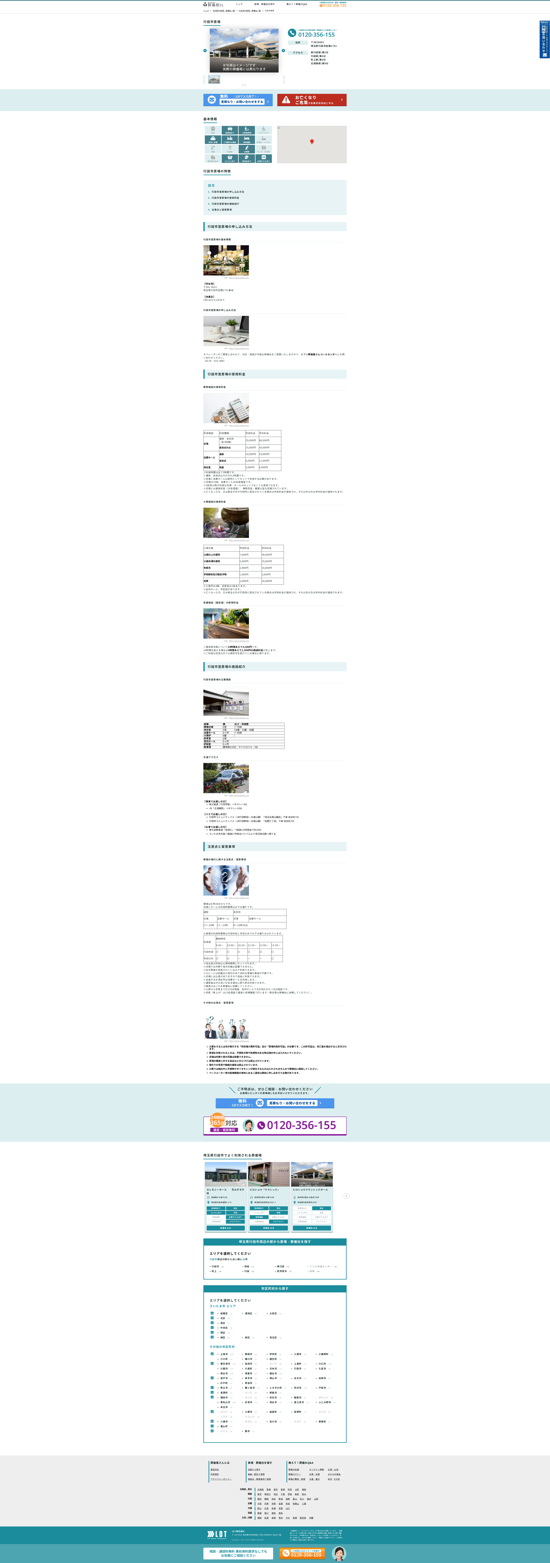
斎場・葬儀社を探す (264, 4)
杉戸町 (226, 1383)
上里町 (300, 1363)
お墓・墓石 (314, 1479)
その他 (337, 1479)
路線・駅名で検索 (256, 1474)
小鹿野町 (326, 1354)
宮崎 (295, 1518)
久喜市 (325, 1368)
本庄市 (226, 1407)
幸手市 (251, 1378)
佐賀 (266, 1518)
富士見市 (302, 1402)
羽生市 (276, 1397)
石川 (302, 1499)
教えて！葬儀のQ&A (296, 4)
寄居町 (325, 1421)
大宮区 (276, 1313)
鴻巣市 (251, 1373)
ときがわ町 (279, 1387)
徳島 (274, 1513)
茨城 (290, 1494)
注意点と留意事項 (222, 209)
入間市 (300, 1354)
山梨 (316, 1499)
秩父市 (226, 1387)
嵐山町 (226, 1426)
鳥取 (281, 1508)
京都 (274, 1504)
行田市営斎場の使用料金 (225, 197)
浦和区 (251, 1313)
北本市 (276, 1368)
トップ (239, 4)
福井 (309, 1499)
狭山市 (276, 1378)
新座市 (276, 1392)
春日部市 (228, 1363)
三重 (304, 1504)
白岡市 (325, 1378)
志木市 (300, 1378)
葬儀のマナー (294, 1474)
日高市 (251, 1402)
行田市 (218, 1266)
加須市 (251, 1363)
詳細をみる (225, 1228)
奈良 (288, 1504)
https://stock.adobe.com (239, 278)
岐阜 (274, 1499)
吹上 (217, 1271)
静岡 (266, 1499)
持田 (249, 1266)
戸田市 (325, 1387)
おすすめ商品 (334, 1474)
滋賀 (281, 1504)
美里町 (276, 1411)
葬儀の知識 (293, 1469)
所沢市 (301, 1387)
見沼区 (276, 1337)
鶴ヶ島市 (253, 1387)
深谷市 (276, 1402)
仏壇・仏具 (333, 1469)
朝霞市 (251, 1354)
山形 (297, 1489)
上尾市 (227, 1354)
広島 (266, 1508)
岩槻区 (226, 1313)
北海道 (260, 1489)
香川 (266, 1513)
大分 (288, 1518)
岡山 (259, 1508)
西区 (225, 1332)
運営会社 (215, 1469)
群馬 (297, 1494)
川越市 (227, 1368)
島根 (274, 1508)
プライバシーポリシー (221, 1479)
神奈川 (267, 1494)
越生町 (276, 1359)
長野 (288, 1499)
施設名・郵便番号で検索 (259, 1479)
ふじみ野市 (328, 1402)
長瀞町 (226, 1392)
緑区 (225, 1337)
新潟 (281, 1499)
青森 (269, 1489)
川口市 (326, 1363)
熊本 (281, 1518)
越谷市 (277, 1373)
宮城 (283, 1489)
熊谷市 (227, 1373)
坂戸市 (226, 1378)
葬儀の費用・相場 (296, 1479)
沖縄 (311, 1518)
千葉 (283, 1494)
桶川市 (251, 1359)
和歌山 (296, 1504)
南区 (250, 1337)
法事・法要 (314, 1474)
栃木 (304, 1494)
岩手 (276, 1489)
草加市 (251, 1383)
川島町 (251, 1368)
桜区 (225, 1323)
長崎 (274, 1518)
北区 (225, 1318)
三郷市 (251, 1411)
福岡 (259, 1518)
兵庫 (266, 1504)
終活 (330, 1479)
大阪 (259, 1504)
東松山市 (228, 1402)
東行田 (283, 1266)
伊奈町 (276, 1354)
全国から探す (254, 1469)
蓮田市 (226, 1397)
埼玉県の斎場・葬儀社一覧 (224, 11)
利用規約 (215, 1474)
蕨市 (250, 1431)
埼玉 (276, 1494)
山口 (288, 1508)
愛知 (259, 1499)
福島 (304, 1489)
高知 (281, 1513)
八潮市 (226, 1421)
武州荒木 (285, 1271)
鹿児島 (303, 1518)
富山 (295, 1499)
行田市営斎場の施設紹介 (225, 203)
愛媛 (259, 1513)
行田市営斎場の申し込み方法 (228, 191)
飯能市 (300, 1397)
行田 (249, 1271)
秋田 (290, 1489)
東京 (259, 1494)
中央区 (226, 1327)
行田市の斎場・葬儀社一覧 (250, 11)
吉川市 (276, 1421)
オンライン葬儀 (316, 1469)
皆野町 (300, 1411)
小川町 (226, 1359)
